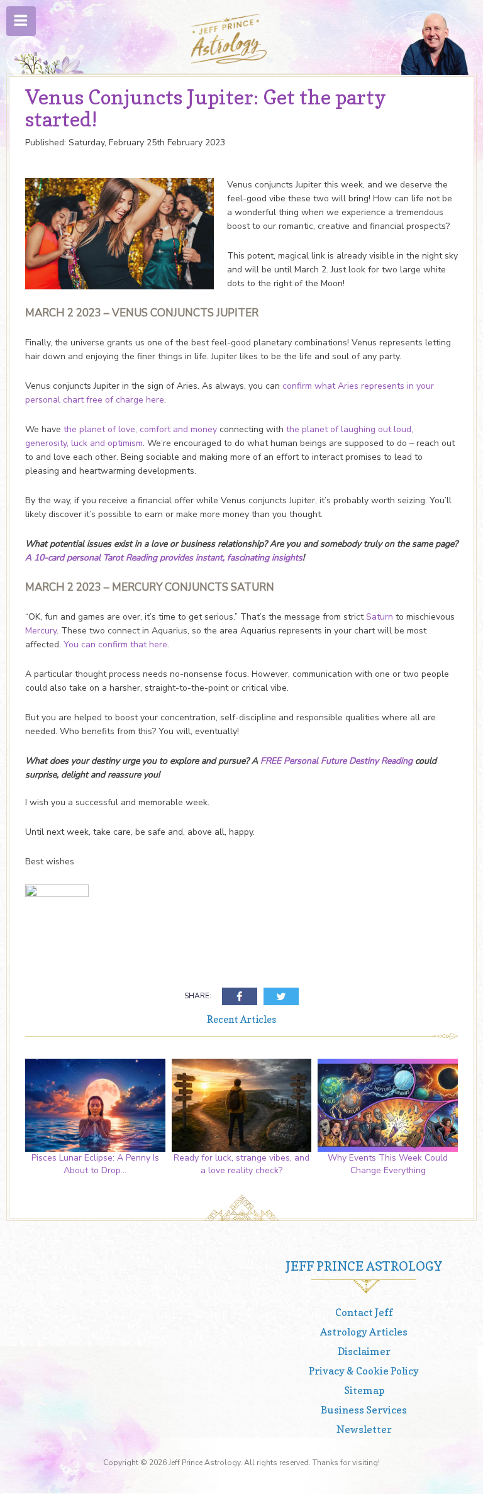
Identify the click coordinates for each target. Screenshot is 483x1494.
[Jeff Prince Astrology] (229, 39)
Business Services (364, 1409)
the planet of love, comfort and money (140, 429)
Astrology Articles (364, 1331)
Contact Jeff (364, 1312)
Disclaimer (364, 1351)
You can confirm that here (115, 644)
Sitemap (364, 1390)
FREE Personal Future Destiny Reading (336, 761)
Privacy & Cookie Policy (364, 1370)
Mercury (41, 631)
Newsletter (364, 1429)
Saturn (379, 617)
